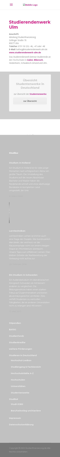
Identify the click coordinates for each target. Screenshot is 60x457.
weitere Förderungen (20, 349)
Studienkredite (17, 342)
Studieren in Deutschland (23, 355)
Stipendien (15, 323)
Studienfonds (16, 336)
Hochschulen (18, 380)
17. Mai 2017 (15, 311)
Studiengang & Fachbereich (26, 367)
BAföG (12, 329)
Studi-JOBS (17, 404)
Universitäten (18, 386)
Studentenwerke (38, 94)
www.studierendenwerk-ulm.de (25, 52)
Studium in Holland (19, 162)
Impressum (15, 418)
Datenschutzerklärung (21, 424)
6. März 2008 (16, 196)
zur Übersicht (30, 101)
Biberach (38, 60)
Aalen (30, 60)
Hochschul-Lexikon (21, 360)
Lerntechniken (17, 230)
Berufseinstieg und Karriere (26, 410)
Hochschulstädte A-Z (22, 373)
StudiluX (13, 399)
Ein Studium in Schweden (23, 275)
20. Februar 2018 (18, 264)
